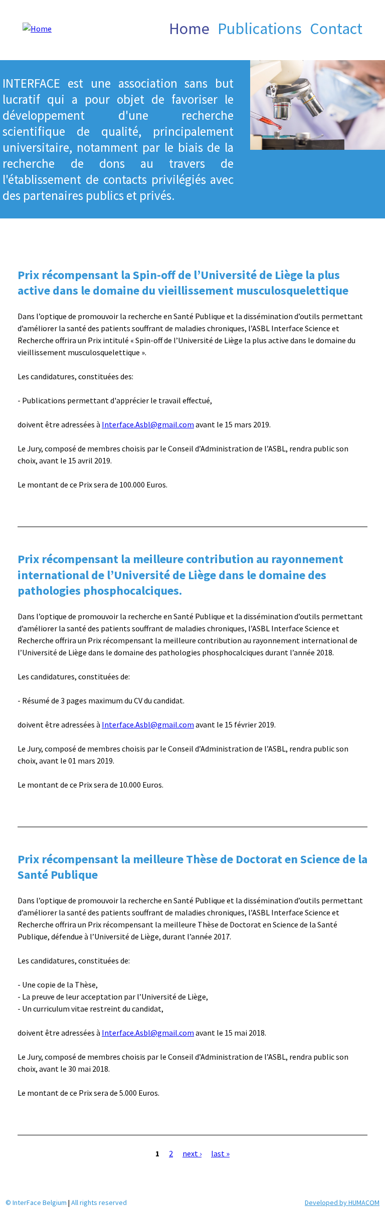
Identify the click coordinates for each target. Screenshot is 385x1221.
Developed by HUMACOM (342, 1202)
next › (192, 1153)
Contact (336, 29)
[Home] (26, 35)
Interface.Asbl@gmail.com (148, 424)
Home (189, 29)
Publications (260, 29)
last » (220, 1153)
